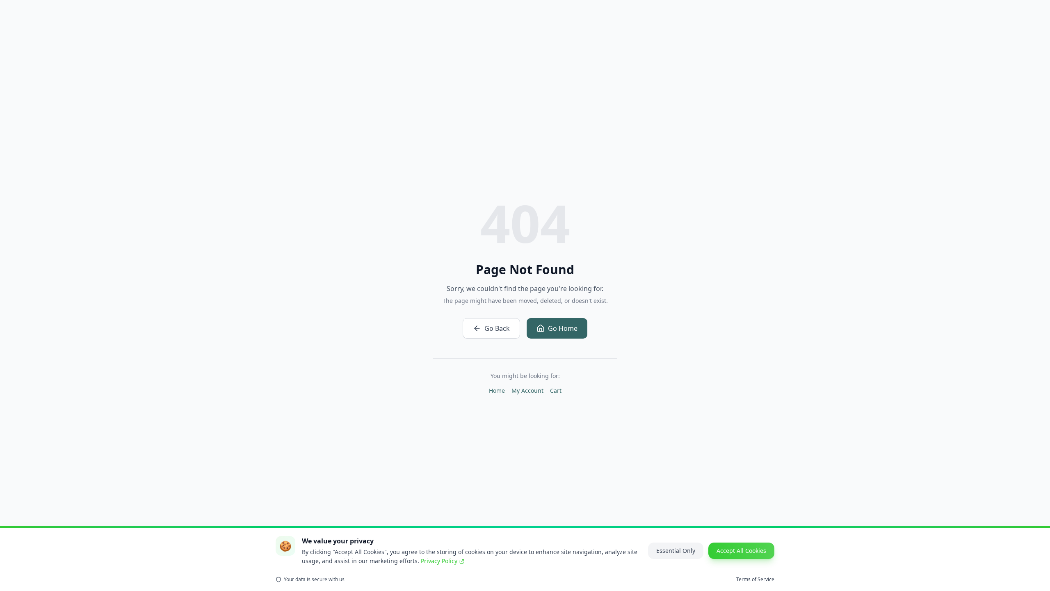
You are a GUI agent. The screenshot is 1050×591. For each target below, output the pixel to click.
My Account (527, 390)
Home (497, 390)
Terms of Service (755, 579)
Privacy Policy (439, 561)
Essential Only (675, 550)
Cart (556, 390)
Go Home (563, 328)
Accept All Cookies (741, 550)
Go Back (497, 328)
